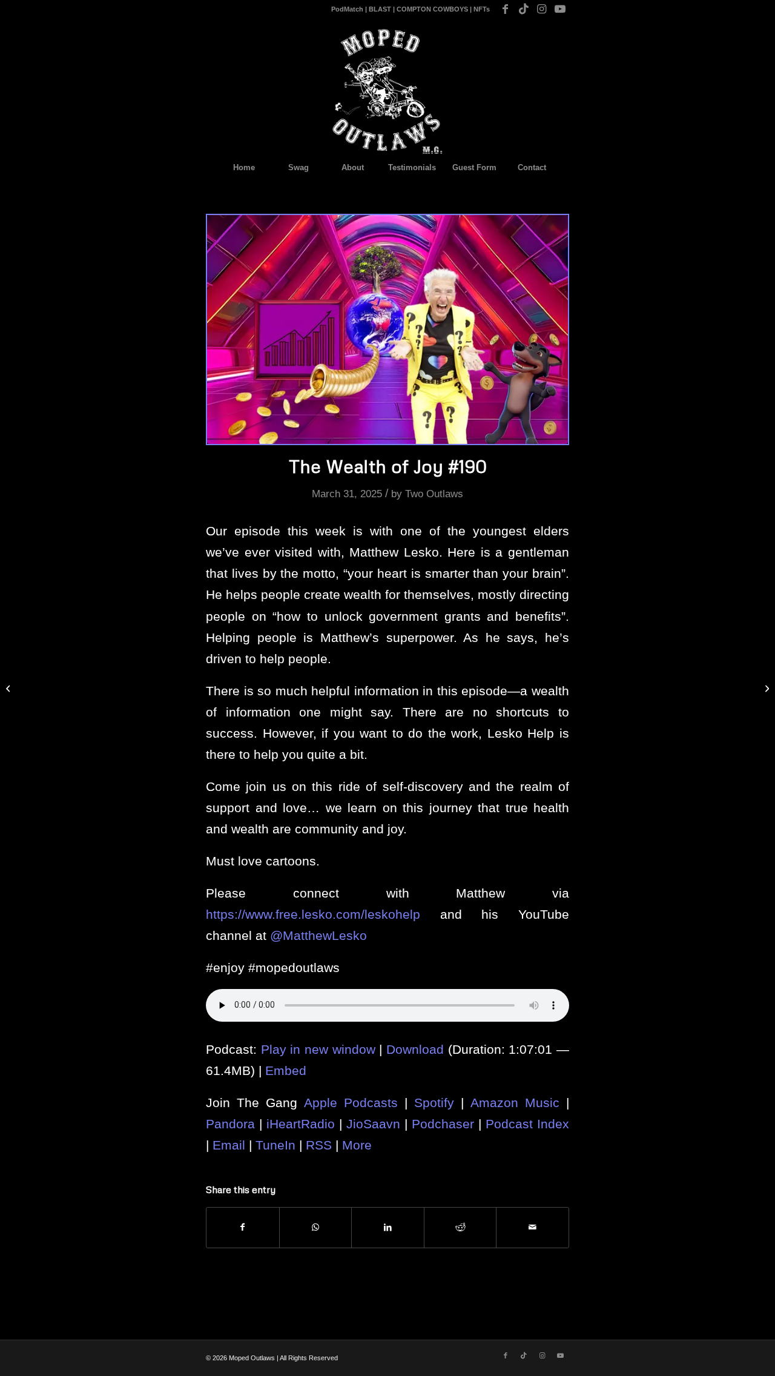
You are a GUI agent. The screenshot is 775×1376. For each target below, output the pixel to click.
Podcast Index (527, 1124)
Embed (285, 1070)
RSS (319, 1145)
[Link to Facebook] (505, 9)
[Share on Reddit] (460, 1227)
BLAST (380, 9)
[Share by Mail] (532, 1227)
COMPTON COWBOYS (432, 9)
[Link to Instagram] (541, 9)
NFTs (481, 9)
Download (415, 1049)
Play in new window (318, 1049)
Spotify (434, 1103)
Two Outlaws (434, 494)
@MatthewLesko (318, 935)
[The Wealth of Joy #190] (387, 329)
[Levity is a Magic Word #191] (765, 688)
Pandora (230, 1124)
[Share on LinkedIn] (388, 1227)
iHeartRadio (300, 1124)
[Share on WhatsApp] (316, 1227)
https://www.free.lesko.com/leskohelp (313, 914)
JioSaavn (373, 1124)
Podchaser (443, 1124)
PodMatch (347, 9)
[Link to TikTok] (523, 9)
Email (229, 1145)
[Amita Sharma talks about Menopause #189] (9, 688)
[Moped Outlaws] (387, 91)
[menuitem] (243, 168)
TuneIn (275, 1145)
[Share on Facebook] (242, 1227)
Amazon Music (514, 1103)
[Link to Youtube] (560, 9)
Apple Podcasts (351, 1103)
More (357, 1145)
